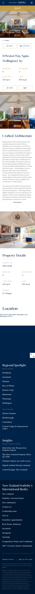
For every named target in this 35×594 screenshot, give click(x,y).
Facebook (6, 528)
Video (10, 46)
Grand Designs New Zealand (14, 470)
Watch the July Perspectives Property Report (14, 449)
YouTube (6, 537)
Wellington (7, 403)
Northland (6, 373)
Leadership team (9, 511)
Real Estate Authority (11, 524)
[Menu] (32, 3)
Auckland (6, 377)
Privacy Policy (8, 559)
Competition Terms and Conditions (17, 541)
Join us (5, 515)
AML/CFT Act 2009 (25, 559)
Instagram (6, 533)
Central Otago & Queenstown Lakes (15, 427)
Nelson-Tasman (9, 413)
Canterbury (7, 422)
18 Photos (26, 46)
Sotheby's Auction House (13, 498)
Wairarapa (6, 399)
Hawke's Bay (8, 390)
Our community (9, 502)
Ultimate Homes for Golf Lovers (16, 461)
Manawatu (6, 394)
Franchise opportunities (12, 520)
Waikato (5, 381)
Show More (17, 202)
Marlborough (8, 418)
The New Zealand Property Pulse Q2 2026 (16, 455)
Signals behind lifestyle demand (16, 465)
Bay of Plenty (8, 386)
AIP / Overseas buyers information (17, 546)
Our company (8, 494)
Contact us (6, 507)
